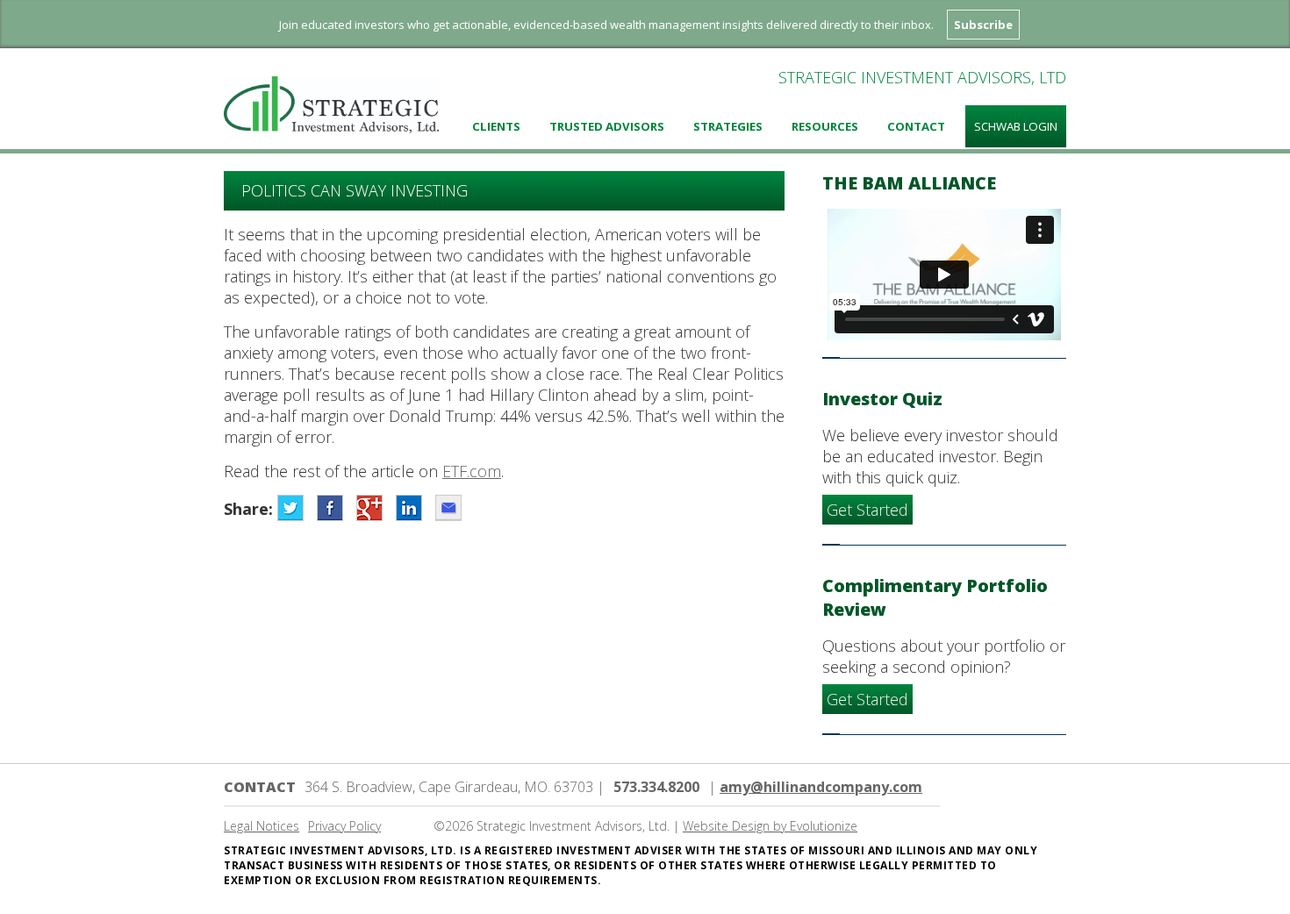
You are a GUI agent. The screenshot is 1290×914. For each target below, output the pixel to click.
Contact (916, 126)
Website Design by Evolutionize (770, 826)
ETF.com (471, 471)
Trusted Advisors (606, 126)
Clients (496, 126)
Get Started (867, 509)
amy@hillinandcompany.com (821, 786)
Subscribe (983, 24)
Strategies (728, 126)
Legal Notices (261, 826)
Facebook (330, 508)
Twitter (290, 508)
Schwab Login (1015, 126)
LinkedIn (409, 508)
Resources (825, 126)
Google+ (369, 508)
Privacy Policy (344, 826)
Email (448, 508)
